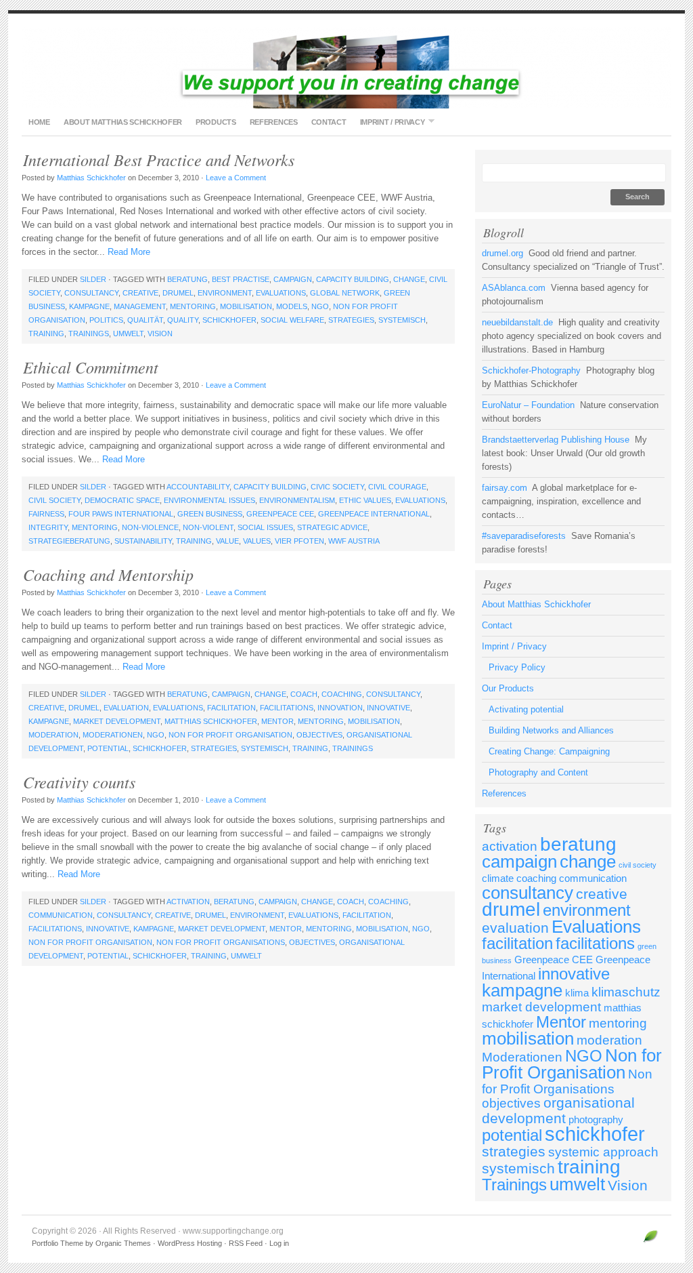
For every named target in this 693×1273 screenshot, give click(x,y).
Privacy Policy (517, 667)
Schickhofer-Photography (531, 370)
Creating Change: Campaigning (549, 751)
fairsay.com (504, 488)
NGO (320, 306)
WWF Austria (354, 541)
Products (216, 122)
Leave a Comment (236, 178)
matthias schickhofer (210, 721)
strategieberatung (69, 541)
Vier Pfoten (299, 541)
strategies (351, 320)
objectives (319, 735)
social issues (265, 527)
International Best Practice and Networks (158, 159)
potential (108, 748)
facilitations (286, 708)
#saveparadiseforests (524, 536)
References (274, 122)
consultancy (91, 293)
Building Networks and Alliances (551, 730)
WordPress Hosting (190, 1243)
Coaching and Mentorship (108, 574)
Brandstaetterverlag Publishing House (555, 440)
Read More (129, 252)
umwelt (128, 333)
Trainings (88, 333)
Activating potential (526, 709)
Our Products (508, 688)
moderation (53, 735)
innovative (388, 708)
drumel (178, 293)
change (409, 279)
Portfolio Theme (57, 1243)
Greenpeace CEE (280, 514)
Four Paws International (120, 514)
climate (498, 878)
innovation (340, 708)
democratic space (122, 500)
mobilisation (246, 306)
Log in (279, 1243)
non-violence (150, 527)
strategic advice (332, 527)
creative (140, 293)
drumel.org (502, 253)
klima (577, 992)
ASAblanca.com (513, 288)
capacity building (352, 279)
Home (39, 122)
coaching (341, 694)
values (257, 541)
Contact (328, 122)
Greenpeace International (374, 514)
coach (303, 694)
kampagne (89, 306)
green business (209, 514)
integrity (48, 527)
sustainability (143, 541)
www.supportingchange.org (346, 67)
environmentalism (297, 500)
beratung (187, 279)
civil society (54, 500)
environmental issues (209, 500)
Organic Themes (123, 1243)
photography (595, 1119)
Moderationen (113, 735)
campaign (292, 279)
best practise (240, 279)
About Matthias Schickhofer (123, 122)
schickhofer (229, 320)
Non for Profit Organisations (220, 942)
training (46, 333)
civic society (337, 487)
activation (188, 901)
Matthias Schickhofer (91, 178)
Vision (160, 333)
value (227, 541)
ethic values (365, 500)
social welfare (292, 320)
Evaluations (281, 293)
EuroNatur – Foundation (528, 405)
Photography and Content (538, 772)
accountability (197, 487)
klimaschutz (626, 992)
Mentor (277, 721)
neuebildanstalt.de (517, 322)
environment (225, 293)
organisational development (558, 1111)
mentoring (193, 306)
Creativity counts (79, 781)
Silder (93, 279)
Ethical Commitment (90, 367)
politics (106, 320)
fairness (46, 514)
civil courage (397, 487)
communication (60, 915)
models (291, 306)
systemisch (402, 320)
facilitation (231, 708)
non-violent (208, 527)
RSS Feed (246, 1243)
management (140, 306)
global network (345, 293)
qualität (145, 320)
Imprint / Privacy (389, 121)
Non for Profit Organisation (230, 735)
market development (116, 721)
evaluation (126, 708)
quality (182, 320)
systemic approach (603, 1152)
